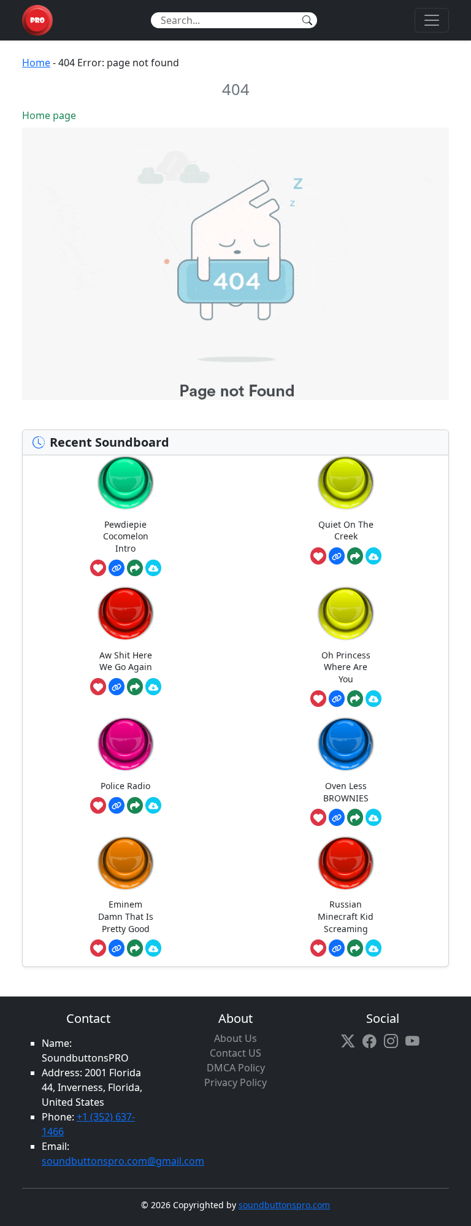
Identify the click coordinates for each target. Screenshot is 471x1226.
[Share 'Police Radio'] (135, 805)
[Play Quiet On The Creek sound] (346, 482)
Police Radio (125, 786)
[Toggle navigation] (432, 20)
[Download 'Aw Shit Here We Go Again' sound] (153, 686)
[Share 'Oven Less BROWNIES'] (355, 817)
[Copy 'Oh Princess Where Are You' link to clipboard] (337, 698)
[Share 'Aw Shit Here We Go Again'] (135, 686)
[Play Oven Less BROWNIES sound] (346, 744)
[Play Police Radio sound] (126, 744)
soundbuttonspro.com (284, 1205)
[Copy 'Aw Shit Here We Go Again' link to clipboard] (116, 686)
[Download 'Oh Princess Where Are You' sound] (373, 698)
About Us (235, 1038)
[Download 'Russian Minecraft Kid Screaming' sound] (373, 948)
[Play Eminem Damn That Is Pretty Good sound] (126, 863)
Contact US (235, 1053)
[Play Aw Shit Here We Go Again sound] (126, 613)
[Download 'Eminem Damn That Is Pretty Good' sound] (153, 948)
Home (36, 62)
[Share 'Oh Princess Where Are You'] (355, 698)
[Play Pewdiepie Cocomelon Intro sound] (126, 482)
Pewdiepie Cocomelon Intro (125, 536)
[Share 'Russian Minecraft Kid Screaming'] (355, 948)
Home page (49, 115)
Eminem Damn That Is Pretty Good (125, 916)
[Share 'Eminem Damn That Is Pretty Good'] (135, 948)
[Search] (307, 20)
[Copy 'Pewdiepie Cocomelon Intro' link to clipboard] (116, 568)
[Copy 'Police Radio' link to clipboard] (116, 805)
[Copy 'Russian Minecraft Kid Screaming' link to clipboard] (337, 948)
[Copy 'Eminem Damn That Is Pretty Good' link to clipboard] (116, 948)
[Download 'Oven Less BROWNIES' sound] (373, 817)
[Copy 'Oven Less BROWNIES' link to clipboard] (337, 817)
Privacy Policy (235, 1082)
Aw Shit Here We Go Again (125, 661)
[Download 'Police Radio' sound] (153, 805)
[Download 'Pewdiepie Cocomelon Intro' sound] (153, 568)
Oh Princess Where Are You (345, 667)
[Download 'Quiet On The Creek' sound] (373, 556)
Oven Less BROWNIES (346, 792)
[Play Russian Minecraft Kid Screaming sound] (346, 863)
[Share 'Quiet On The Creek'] (355, 556)
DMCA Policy (236, 1067)
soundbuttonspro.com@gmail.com (123, 1161)
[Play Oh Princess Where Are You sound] (346, 613)
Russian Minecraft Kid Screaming (345, 916)
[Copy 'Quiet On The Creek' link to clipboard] (337, 556)
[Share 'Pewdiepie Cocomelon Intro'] (135, 568)
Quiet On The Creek (345, 530)
